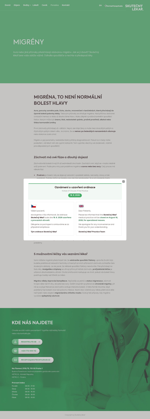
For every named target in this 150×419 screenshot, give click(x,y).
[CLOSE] (123, 181)
